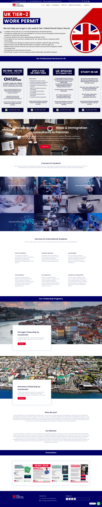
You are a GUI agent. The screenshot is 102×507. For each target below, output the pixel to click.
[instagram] (86, 1)
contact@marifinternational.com (49, 500)
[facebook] (82, 1)
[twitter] (84, 1)
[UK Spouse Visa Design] (79, 473)
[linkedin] (88, 1)
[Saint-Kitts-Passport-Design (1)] (23, 473)
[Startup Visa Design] (42, 473)
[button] (1, 32)
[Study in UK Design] (60, 473)
